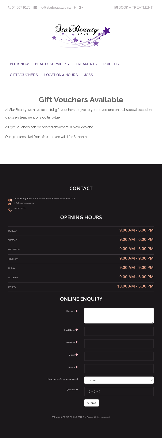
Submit (91, 403)
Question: (71, 390)
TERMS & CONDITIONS (63, 417)
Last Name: (70, 342)
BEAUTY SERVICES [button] (51, 64)
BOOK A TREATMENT (135, 7)
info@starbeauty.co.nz (54, 7)
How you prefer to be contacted (63, 379)
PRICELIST (112, 64)
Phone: (72, 367)
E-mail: (72, 355)
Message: (70, 311)
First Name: (69, 330)
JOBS (88, 75)
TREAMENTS (86, 64)
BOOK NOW (19, 64)
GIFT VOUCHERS (24, 75)
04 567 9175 (21, 7)
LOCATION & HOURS (61, 75)
